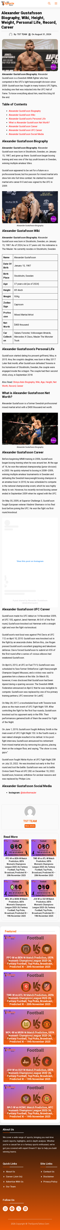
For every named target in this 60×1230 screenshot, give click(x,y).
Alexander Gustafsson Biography (25, 111)
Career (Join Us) (14, 1176)
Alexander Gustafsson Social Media (26, 134)
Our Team (11, 1186)
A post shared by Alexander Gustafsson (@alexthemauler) (30, 601)
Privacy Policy (50, 1181)
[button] (49, 3)
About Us (10, 1171)
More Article (30, 826)
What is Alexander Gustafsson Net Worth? (29, 122)
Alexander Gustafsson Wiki (22, 115)
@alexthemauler (28, 792)
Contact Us (48, 1171)
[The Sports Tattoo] (7, 3)
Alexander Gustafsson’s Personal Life (27, 118)
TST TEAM (22, 34)
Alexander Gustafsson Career (23, 126)
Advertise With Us (14, 1181)
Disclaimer (48, 1176)
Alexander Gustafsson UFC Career (25, 130)
